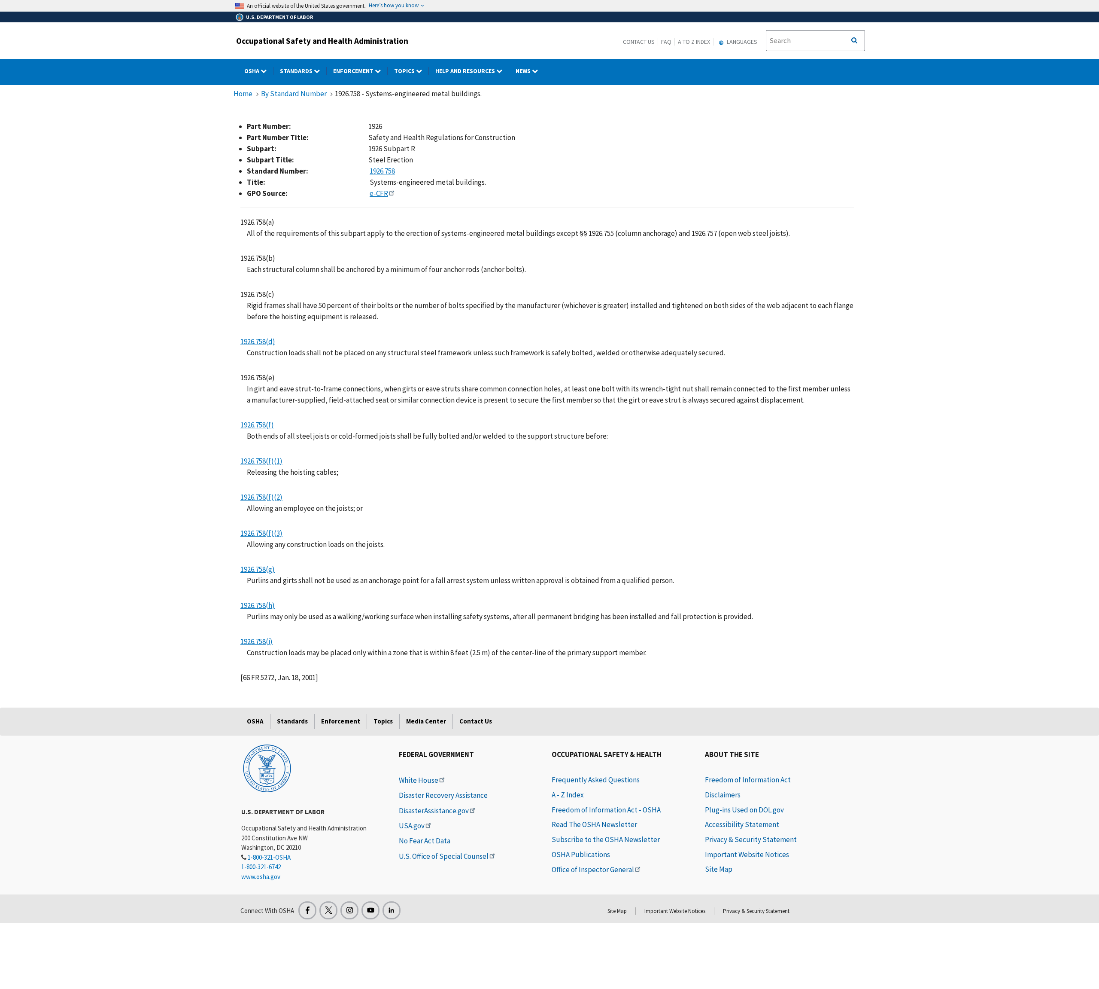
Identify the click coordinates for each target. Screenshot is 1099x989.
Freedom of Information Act (748, 779)
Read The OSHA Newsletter (594, 824)
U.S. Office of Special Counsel (444, 856)
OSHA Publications (581, 854)
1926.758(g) (257, 569)
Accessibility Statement (742, 824)
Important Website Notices (747, 854)
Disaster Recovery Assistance (443, 795)
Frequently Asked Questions (596, 779)
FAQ (666, 42)
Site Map (718, 869)
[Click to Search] (854, 41)
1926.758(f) (257, 425)
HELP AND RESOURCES (465, 71)
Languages (741, 42)
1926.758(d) (257, 341)
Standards (297, 71)
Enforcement (354, 71)
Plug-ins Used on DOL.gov (744, 810)
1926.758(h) (257, 605)
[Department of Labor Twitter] (328, 910)
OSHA (252, 71)
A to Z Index (694, 42)
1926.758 (382, 171)
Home (243, 93)
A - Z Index (568, 795)
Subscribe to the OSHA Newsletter (606, 839)
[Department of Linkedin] (392, 910)
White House (418, 780)
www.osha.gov (260, 877)
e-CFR (379, 193)
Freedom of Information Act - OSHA (606, 810)
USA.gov (412, 825)
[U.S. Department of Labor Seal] (267, 768)
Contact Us (639, 42)
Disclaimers (723, 795)
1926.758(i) (256, 641)
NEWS (524, 71)
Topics (405, 71)
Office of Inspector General (593, 869)
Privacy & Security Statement (751, 839)
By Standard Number (294, 93)
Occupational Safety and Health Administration (322, 41)
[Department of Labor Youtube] (370, 910)
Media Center (426, 721)
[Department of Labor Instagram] (349, 910)
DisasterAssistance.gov (434, 810)
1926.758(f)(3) (261, 533)
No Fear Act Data (424, 841)
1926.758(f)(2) (261, 497)
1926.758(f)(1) (261, 461)
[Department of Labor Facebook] (307, 910)
